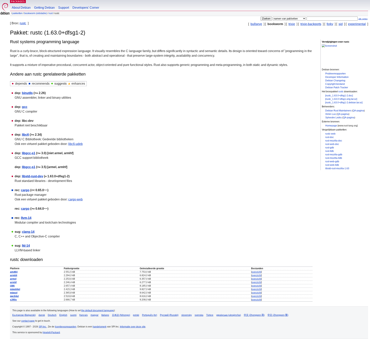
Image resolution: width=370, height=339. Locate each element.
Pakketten (17, 13)
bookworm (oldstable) (35, 13)
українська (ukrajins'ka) (228, 315)
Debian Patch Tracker (336, 87)
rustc (23, 23)
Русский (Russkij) (169, 315)
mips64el (15, 289)
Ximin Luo (330, 114)
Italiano (105, 315)
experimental (357, 24)
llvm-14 (26, 218)
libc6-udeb (75, 144)
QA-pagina (358, 110)
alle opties (362, 19)
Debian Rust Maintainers (338, 110)
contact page (28, 321)
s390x (13, 299)
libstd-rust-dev (32, 176)
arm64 (13, 275)
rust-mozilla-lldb (333, 158)
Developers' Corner (85, 7)
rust (51, 13)
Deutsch (52, 315)
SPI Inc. (43, 326)
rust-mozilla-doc (333, 140)
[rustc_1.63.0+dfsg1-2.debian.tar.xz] (343, 102)
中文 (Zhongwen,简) (254, 315)
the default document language (97, 310)
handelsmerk (99, 326)
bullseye (256, 24)
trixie (291, 24)
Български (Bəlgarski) (24, 315)
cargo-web (75, 199)
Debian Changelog (335, 80)
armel (13, 279)
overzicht (256, 272)
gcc (24, 107)
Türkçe (209, 315)
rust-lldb (329, 151)
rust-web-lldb (332, 165)
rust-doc (329, 137)
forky (330, 24)
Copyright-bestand (335, 84)
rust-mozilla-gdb (333, 154)
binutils (27, 93)
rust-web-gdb (332, 161)
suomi (73, 315)
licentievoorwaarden (65, 326)
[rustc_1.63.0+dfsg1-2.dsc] (339, 95)
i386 (12, 285)
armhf (13, 282)
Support (63, 7)
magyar (94, 315)
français (83, 315)
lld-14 (26, 245)
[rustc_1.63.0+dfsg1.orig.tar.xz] (341, 99)
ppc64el (14, 296)
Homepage (331, 125)
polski (136, 315)
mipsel (13, 292)
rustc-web (330, 133)
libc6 (25, 134)
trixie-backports (310, 24)
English (63, 315)
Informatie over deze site (132, 326)
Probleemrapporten (335, 73)
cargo (25, 190)
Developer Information (337, 77)
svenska (199, 315)
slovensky (186, 315)
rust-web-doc (332, 144)
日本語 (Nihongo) (121, 315)
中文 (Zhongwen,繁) (277, 315)
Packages (18, 1)
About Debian (21, 7)
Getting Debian (44, 7)
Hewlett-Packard (51, 332)
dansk (42, 315)
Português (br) (149, 315)
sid (341, 24)
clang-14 (28, 231)
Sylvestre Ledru (333, 117)
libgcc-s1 (28, 153)
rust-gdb (329, 147)
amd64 (14, 272)
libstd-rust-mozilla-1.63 (337, 168)
